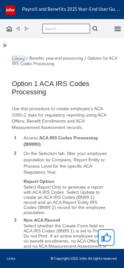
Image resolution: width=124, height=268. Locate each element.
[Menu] (117, 28)
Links (11, 258)
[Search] (94, 28)
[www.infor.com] (11, 9)
